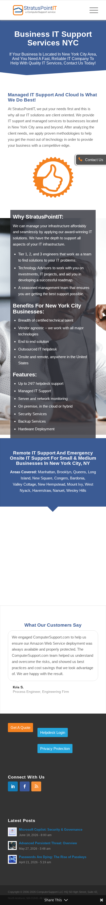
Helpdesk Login (52, 763)
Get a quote (20, 758)
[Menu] (91, 10)
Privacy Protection (55, 779)
